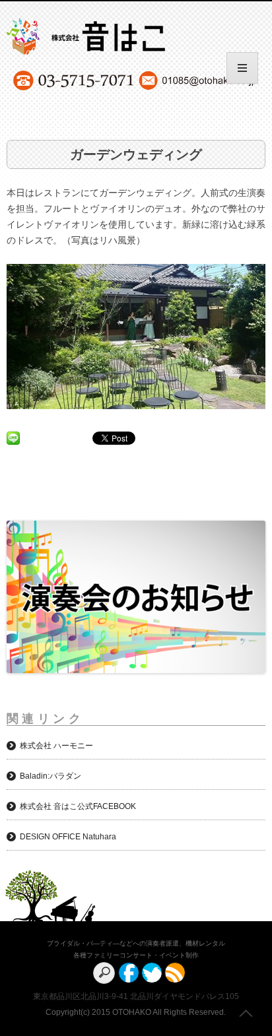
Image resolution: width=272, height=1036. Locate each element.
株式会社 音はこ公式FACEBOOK (78, 806)
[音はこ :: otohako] (120, 39)
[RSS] (175, 972)
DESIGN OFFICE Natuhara (68, 836)
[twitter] (151, 972)
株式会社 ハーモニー (56, 745)
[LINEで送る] (13, 437)
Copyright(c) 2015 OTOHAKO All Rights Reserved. (136, 1012)
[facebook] (128, 972)
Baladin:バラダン (50, 776)
